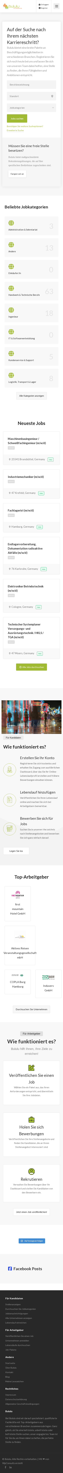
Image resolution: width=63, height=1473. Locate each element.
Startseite (10, 1363)
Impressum (10, 1394)
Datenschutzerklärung (16, 1399)
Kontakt (9, 1372)
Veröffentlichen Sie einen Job (19, 1336)
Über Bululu (11, 1367)
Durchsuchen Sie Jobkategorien (20, 1309)
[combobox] (31, 107)
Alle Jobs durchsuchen (33, 667)
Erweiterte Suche (15, 130)
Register (44, 8)
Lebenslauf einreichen (15, 1322)
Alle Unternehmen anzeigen (18, 1318)
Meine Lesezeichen (14, 1381)
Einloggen (44, 4)
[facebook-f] (5, 1467)
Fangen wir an (17, 174)
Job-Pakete (10, 1349)
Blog (7, 1376)
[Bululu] (12, 4)
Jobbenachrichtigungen (16, 1313)
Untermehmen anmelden (17, 1340)
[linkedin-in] (10, 1467)
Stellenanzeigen (13, 1304)
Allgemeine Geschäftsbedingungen (22, 1404)
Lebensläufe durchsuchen (17, 1345)
